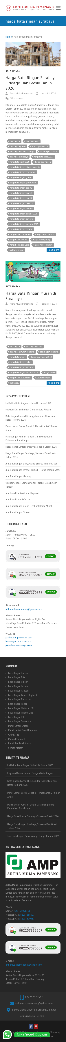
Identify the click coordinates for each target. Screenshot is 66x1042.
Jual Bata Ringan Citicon (18, 512)
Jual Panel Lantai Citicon (18, 499)
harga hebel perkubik (19, 245)
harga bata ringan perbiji (21, 198)
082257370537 (26, 918)
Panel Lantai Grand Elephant (22, 730)
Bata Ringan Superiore (19, 721)
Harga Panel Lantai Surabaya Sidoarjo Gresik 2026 (31, 446)
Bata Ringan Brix (16, 677)
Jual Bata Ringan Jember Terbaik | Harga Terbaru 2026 (33, 469)
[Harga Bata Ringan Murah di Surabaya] (33, 271)
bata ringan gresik (18, 146)
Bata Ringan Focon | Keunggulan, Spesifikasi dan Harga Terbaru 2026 (32, 782)
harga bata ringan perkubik (22, 203)
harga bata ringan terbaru (21, 229)
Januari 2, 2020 (48, 93)
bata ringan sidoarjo (48, 151)
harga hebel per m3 (18, 239)
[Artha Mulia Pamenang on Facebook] (31, 1026)
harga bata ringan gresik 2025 (23, 182)
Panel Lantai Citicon (18, 725)
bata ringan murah (40, 146)
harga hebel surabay (43, 245)
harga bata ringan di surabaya (23, 172)
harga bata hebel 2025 (44, 156)
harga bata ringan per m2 (21, 188)
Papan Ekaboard (16, 739)
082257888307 (26, 914)
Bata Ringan (13, 71)
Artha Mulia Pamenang (21, 93)
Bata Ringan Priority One (20, 712)
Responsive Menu (58, 8)
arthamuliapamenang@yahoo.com (24, 609)
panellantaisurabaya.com (19, 645)
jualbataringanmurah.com (19, 637)
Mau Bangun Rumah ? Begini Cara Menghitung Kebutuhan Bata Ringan (30, 806)
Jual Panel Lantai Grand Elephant (22, 493)
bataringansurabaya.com (18, 641)
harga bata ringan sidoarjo (21, 208)
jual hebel (14, 383)
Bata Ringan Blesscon (19, 699)
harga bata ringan (43, 162)
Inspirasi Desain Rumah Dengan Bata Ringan (28, 409)
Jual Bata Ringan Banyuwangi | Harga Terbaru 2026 (31, 463)
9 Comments (16, 98)
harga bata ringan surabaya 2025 (24, 224)
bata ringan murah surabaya (22, 151)
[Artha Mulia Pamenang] (30, 8)
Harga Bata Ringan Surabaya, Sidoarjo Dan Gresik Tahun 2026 (31, 83)
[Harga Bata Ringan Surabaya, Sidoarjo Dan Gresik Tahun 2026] (33, 54)
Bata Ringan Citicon (18, 681)
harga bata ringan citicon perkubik (25, 167)
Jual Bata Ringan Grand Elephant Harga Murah (29, 506)
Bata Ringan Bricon (18, 673)
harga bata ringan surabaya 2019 (24, 372)
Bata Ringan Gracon (18, 690)
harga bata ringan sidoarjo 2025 (23, 213)
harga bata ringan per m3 (21, 193)
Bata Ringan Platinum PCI (21, 708)
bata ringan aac (32, 141)
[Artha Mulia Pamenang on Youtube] (36, 1026)
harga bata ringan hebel (20, 362)
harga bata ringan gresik (20, 177)
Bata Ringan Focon (17, 703)
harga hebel (49, 372)
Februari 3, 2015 (48, 303)
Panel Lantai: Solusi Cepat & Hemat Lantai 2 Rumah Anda (33, 794)
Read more (53, 249)
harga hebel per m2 (45, 234)
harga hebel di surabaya (20, 234)
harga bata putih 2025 (19, 162)
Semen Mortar (15, 747)
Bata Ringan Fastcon (18, 686)
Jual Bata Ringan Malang (18, 476)
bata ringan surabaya (19, 156)
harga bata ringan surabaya (21, 219)
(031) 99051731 (22, 910)
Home (9, 36)
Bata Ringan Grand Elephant (22, 695)
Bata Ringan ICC (16, 717)
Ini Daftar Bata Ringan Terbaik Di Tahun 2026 (28, 403)
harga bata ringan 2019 (41, 357)
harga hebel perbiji (41, 239)
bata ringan (15, 141)
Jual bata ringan (16, 250)
